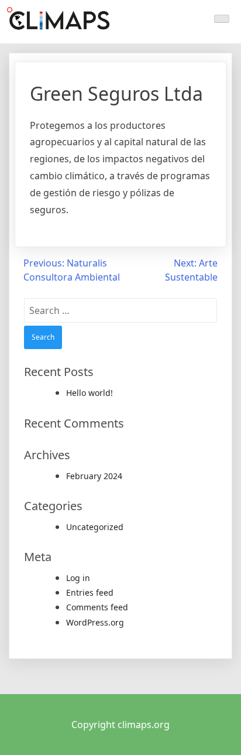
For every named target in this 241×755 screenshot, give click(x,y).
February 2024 (94, 475)
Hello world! (89, 392)
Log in (78, 577)
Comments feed (97, 607)
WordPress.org (95, 622)
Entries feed (89, 592)
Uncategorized (94, 526)
